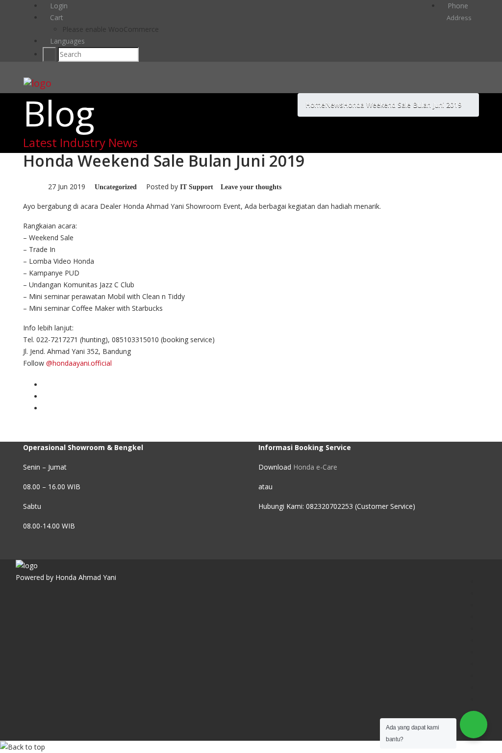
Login (58, 5)
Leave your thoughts (251, 187)
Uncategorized (116, 187)
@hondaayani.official (79, 363)
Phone (457, 5)
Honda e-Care (315, 467)
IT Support (196, 187)
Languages (66, 41)
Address (458, 17)
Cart (55, 17)
